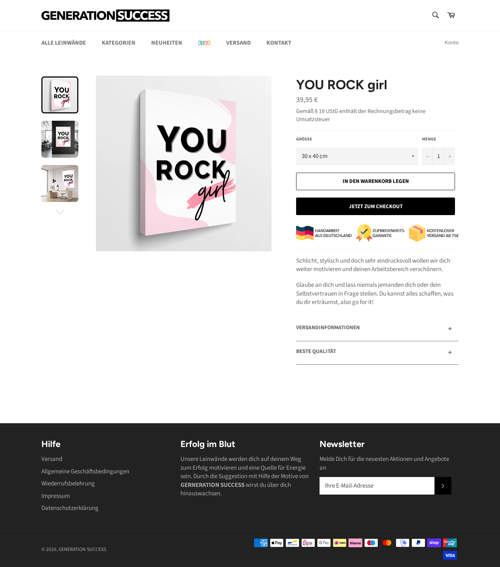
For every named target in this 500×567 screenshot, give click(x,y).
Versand (238, 43)
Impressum (55, 496)
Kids (204, 43)
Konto (452, 42)
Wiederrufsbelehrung (68, 483)
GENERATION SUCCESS (82, 549)
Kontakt (278, 43)
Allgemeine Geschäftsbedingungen (85, 471)
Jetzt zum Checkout (376, 206)
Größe (304, 139)
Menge (429, 139)
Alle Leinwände (63, 43)
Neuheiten (166, 43)
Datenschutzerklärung (69, 508)
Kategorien (118, 43)
